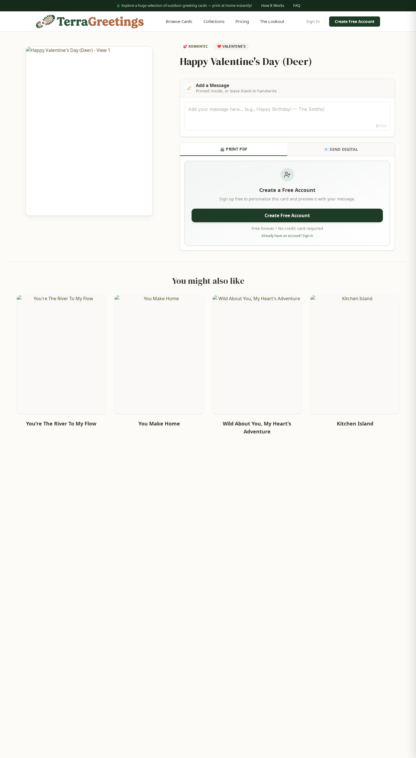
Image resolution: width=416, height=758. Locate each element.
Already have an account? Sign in (287, 236)
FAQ (296, 5)
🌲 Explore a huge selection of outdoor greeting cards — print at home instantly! (184, 5)
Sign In (313, 21)
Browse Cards (179, 21)
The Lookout (272, 21)
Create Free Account (354, 21)
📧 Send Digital (341, 149)
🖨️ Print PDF (234, 149)
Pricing (242, 21)
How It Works (272, 5)
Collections (213, 21)
